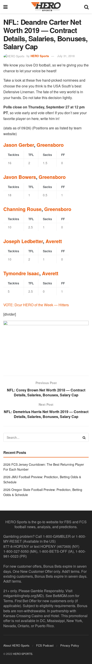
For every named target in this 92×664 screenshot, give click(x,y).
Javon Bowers (19, 177)
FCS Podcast (45, 645)
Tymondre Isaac (21, 273)
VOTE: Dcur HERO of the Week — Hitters (36, 304)
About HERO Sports (16, 645)
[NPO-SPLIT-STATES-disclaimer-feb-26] (46, 344)
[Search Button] (86, 6)
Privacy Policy (69, 645)
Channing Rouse (22, 209)
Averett (54, 241)
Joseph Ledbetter (23, 241)
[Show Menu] (5, 6)
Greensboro (50, 144)
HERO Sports (40, 56)
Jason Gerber (18, 144)
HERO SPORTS (22, 654)
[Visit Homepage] (46, 6)
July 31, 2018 (66, 56)
